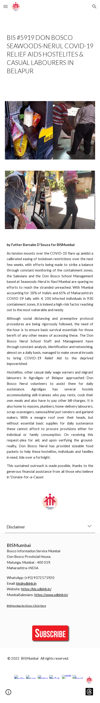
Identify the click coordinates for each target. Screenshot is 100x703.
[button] (5, 6)
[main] (50, 54)
